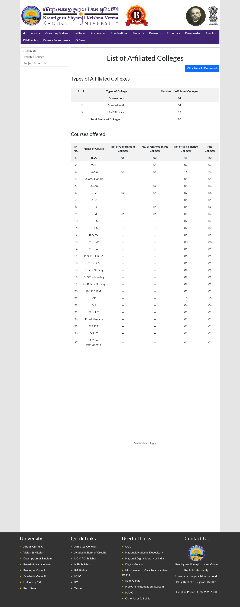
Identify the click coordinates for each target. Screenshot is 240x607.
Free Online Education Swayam (144, 586)
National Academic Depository (144, 552)
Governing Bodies (57, 33)
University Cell (32, 582)
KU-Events (30, 40)
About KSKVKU (33, 546)
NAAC (129, 592)
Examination (119, 33)
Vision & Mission (33, 552)
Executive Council (34, 570)
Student (138, 33)
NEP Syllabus (82, 564)
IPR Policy (80, 570)
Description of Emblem (37, 558)
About (35, 33)
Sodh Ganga (132, 580)
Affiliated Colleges (85, 546)
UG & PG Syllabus (85, 558)
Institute (80, 33)
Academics (98, 33)
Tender (78, 588)
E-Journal (173, 33)
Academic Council (34, 576)
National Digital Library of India (144, 558)
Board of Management (37, 564)
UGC (128, 546)
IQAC (77, 576)
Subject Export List (35, 63)
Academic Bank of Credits (90, 552)
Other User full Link (137, 598)
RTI (76, 582)
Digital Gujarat (134, 564)
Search (83, 40)
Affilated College (34, 57)
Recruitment (30, 588)
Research (155, 33)
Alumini (211, 33)
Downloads (192, 33)
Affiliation (30, 50)
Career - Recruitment (56, 40)
